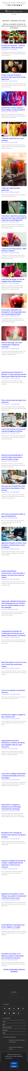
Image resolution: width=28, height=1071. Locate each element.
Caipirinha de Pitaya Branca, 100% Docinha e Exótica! (13, 250)
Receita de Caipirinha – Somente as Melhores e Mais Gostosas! (13, 47)
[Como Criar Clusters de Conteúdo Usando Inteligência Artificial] (14, 426)
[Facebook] (9, 1009)
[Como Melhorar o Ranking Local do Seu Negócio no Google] (14, 922)
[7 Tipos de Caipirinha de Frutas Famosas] (14, 135)
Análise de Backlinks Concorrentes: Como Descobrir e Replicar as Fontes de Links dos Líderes (13, 574)
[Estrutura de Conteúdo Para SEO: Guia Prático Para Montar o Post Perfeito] (14, 483)
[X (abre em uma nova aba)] (7, 5)
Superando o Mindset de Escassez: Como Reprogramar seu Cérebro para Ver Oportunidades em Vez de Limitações (13, 604)
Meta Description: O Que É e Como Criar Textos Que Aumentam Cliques (13, 664)
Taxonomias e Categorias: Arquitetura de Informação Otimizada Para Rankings (11, 807)
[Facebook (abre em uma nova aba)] (9, 5)
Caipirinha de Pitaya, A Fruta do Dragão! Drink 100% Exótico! (12, 280)
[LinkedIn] (18, 1009)
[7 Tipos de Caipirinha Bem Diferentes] (14, 185)
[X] (5, 1009)
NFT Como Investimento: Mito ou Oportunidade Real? (13, 515)
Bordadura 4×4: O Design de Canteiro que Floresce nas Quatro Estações (13, 835)
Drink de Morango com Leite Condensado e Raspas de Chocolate (11, 345)
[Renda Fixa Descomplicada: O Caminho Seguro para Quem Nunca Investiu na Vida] (14, 452)
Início (4, 1021)
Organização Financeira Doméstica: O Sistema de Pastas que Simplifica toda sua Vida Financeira (13, 744)
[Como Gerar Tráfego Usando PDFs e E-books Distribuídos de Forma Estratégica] (14, 770)
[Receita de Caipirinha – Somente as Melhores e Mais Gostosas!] (14, 42)
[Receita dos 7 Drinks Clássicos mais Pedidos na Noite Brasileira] (14, 104)
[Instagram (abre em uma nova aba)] (12, 5)
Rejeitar (14, 1066)
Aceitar (14, 1063)
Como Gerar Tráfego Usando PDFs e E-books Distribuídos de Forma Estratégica (13, 776)
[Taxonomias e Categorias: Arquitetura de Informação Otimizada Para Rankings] (14, 801)
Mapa (4, 1033)
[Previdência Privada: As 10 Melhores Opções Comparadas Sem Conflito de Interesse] (14, 950)
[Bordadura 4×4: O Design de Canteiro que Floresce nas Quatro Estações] (14, 829)
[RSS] (18, 1013)
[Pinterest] (23, 1009)
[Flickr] (5, 1013)
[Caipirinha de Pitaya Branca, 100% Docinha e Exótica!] (14, 245)
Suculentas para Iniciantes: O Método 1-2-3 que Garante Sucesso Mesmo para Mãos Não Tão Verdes (13, 374)
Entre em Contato (7, 1027)
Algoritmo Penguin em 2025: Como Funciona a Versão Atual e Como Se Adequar (13, 545)
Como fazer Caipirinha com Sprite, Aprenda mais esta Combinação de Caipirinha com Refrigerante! (14, 218)
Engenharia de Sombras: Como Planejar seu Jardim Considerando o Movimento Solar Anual (13, 896)
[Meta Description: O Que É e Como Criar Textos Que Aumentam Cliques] (14, 659)
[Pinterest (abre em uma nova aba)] (11, 5)
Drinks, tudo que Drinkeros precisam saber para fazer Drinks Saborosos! (13, 77)
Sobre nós (5, 1030)
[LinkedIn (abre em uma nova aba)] (14, 5)
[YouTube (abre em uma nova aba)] (20, 5)
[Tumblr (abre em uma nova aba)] (16, 5)
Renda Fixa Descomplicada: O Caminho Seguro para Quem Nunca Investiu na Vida (12, 457)
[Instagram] (14, 1009)
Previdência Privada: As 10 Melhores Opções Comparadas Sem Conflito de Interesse (12, 956)
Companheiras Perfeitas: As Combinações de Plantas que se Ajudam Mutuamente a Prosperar (13, 633)
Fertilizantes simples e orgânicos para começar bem (13, 716)
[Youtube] (14, 1013)
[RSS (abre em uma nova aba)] (21, 5)
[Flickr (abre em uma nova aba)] (18, 5)
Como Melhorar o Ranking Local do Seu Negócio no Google (12, 926)
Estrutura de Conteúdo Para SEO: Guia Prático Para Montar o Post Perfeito (13, 488)
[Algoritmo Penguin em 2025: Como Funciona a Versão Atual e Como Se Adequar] (14, 540)
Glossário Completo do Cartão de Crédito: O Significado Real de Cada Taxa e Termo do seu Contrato (13, 864)
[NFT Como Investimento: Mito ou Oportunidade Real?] (14, 511)
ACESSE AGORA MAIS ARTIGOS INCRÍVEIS (14, 971)
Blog (4, 1024)
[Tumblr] (9, 1013)
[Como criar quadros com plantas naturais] (14, 687)
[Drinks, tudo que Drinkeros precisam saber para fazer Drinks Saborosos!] (14, 72)
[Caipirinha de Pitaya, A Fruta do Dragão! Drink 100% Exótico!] (14, 276)
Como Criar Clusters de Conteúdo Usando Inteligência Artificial (13, 430)
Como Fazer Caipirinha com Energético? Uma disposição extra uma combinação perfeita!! (13, 312)
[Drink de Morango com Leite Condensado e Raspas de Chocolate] (14, 339)
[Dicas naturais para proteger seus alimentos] (14, 397)
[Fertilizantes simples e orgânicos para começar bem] (14, 711)
